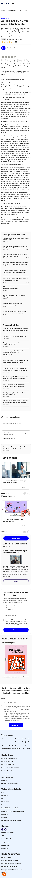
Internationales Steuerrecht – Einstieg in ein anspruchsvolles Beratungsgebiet (15, 401)
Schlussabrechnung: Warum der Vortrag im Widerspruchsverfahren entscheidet (15, 329)
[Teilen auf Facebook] (8, 57)
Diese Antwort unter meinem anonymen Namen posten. (16, 433)
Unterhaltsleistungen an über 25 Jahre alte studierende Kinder (15, 255)
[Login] (29, 3)
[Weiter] (28, 493)
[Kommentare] (16, 42)
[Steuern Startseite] (5, 3)
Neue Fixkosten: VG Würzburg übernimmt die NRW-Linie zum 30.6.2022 (14, 385)
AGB (27, 706)
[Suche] (25, 3)
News (4, 39)
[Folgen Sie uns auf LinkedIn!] (2, 829)
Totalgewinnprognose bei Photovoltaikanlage (11, 343)
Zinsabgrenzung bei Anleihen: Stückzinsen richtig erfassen (15, 393)
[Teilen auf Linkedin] (15, 57)
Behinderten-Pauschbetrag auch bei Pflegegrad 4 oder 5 (14, 296)
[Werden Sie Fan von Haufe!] (5, 829)
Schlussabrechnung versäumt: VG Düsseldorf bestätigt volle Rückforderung (15, 369)
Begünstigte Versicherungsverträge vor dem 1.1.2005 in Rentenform (15, 247)
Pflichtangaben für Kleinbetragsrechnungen (10, 287)
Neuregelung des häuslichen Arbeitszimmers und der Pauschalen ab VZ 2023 (16, 263)
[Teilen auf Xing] (11, 57)
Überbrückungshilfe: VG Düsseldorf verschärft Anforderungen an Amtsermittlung (15, 352)
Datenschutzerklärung (15, 710)
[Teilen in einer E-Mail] (2, 57)
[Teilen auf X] (5, 57)
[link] (3, 10)
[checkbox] (2, 433)
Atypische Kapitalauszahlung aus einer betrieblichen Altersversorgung (15, 312)
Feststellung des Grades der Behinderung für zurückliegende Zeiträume (15, 271)
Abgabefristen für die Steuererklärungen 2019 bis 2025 (16, 239)
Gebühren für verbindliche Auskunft (14, 337)
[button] (8, 438)
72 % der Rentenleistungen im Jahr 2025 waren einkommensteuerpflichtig (15, 361)
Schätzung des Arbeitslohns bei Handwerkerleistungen (13, 304)
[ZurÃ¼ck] (24, 493)
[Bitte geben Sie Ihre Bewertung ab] (12, 42)
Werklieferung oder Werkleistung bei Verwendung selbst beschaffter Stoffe (16, 377)
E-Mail (3, 698)
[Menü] (13, 3)
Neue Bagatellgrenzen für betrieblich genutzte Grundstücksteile (16, 279)
